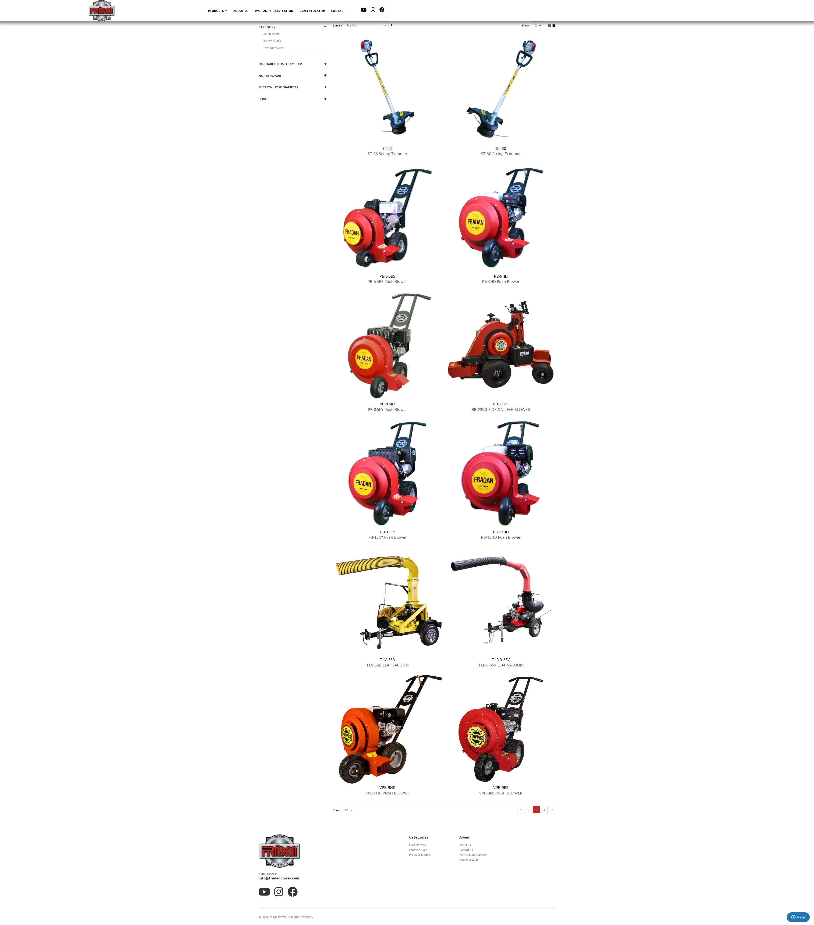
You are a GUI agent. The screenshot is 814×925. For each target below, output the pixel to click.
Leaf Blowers (271, 34)
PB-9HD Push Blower (501, 281)
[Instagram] (373, 9)
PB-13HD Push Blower (501, 537)
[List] (553, 25)
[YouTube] (364, 9)
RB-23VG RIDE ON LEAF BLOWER (501, 409)
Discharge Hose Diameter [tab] (280, 64)
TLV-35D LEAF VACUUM (387, 665)
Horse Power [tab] (270, 75)
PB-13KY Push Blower (387, 537)
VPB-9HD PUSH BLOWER (387, 793)
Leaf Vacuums (272, 41)
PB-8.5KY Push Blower (387, 409)
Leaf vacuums (418, 850)
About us (465, 845)
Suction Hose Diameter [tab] (278, 87)
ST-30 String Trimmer (501, 153)
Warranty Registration (473, 855)
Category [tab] (267, 27)
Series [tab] (263, 99)
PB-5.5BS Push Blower (387, 281)
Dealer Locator (468, 859)
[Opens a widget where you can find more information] (798, 917)
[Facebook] (382, 9)
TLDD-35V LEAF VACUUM (500, 665)
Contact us (466, 850)
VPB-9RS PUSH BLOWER (500, 793)
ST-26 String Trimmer (387, 153)
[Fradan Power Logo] (101, 10)
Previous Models (273, 48)
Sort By (337, 25)
